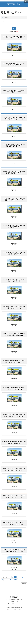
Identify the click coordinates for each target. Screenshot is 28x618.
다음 (11, 579)
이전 (7, 577)
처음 (3, 577)
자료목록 (24, 583)
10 (7, 579)
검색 (14, 28)
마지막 (15, 579)
